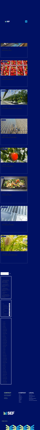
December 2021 (5, 372)
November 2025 (5, 330)
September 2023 (5, 362)
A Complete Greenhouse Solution (12, 108)
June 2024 (4, 349)
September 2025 (5, 333)
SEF (9, 48)
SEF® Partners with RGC (9, 137)
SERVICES (20, 397)
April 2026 (4, 326)
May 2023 (4, 365)
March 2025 (4, 336)
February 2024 (4, 355)
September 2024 (5, 345)
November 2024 (5, 342)
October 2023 (4, 361)
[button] (26, 21)
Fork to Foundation (7, 166)
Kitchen (3, 177)
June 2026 (4, 323)
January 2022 (4, 371)
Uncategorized (4, 315)
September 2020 (5, 378)
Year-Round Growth (8, 224)
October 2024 (4, 343)
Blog (3, 303)
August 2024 (4, 346)
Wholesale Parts (7, 50)
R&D (3, 312)
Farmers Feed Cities (8, 79)
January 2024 (4, 356)
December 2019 (5, 381)
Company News (4, 236)
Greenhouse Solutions (4, 61)
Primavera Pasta (7, 195)
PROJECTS (20, 398)
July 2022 (4, 368)
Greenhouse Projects (5, 306)
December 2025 (5, 329)
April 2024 (4, 352)
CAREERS (20, 399)
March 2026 (4, 327)
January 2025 (4, 339)
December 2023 (5, 358)
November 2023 (5, 359)
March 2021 (4, 375)
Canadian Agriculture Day (9, 255)
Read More (3, 114)
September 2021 (5, 374)
